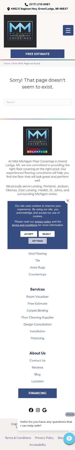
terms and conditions (25, 225)
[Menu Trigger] (68, 30)
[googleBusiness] (45, 410)
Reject (46, 234)
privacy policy (43, 221)
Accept (28, 234)
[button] (37, 53)
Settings (37, 241)
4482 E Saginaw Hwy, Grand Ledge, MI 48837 (39, 8)
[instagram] (38, 410)
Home (7, 63)
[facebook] (31, 410)
